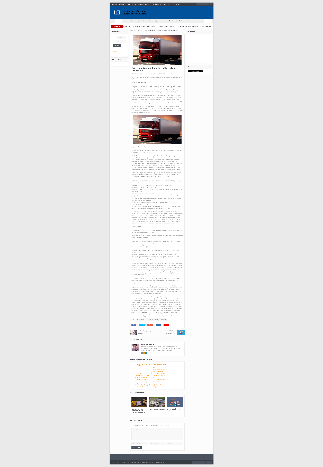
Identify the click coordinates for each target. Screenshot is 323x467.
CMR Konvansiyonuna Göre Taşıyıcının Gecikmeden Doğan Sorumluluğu (159, 369)
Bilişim (156, 20)
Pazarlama (163, 20)
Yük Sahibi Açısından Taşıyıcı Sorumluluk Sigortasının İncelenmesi (194, 26)
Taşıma (164, 73)
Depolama (126, 20)
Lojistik (118, 20)
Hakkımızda (121, 4)
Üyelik (175, 4)
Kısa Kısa (127, 26)
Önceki (142, 330)
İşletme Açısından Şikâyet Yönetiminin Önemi (168, 332)
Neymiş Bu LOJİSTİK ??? (173, 409)
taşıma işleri (163, 319)
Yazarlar (128, 4)
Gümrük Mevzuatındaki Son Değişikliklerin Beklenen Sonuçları (159, 385)
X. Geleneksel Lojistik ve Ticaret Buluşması (144, 26)
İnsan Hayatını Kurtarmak (157, 409)
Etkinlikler (149, 20)
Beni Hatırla (118, 48)
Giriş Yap (116, 45)
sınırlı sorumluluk (141, 319)
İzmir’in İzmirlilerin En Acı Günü (166, 26)
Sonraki (171, 330)
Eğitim (170, 4)
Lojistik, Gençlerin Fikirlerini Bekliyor (146, 332)
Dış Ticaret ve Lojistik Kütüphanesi (140, 4)
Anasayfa (114, 4)
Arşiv (152, 4)
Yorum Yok (169, 73)
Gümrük (142, 20)
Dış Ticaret (134, 20)
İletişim (180, 4)
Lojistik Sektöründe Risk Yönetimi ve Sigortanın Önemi (158, 375)
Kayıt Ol (115, 51)
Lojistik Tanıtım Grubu (161, 4)
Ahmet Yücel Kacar (139, 73)
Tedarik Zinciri (173, 20)
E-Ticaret (181, 20)
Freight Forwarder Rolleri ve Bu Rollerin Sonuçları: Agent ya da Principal (142, 385)
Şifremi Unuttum (117, 53)
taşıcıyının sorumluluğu (152, 319)
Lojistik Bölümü (118, 64)
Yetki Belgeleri (191, 20)
